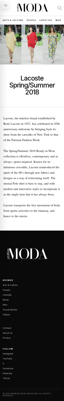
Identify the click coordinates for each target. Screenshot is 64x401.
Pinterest (7, 373)
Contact (7, 328)
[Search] (59, 8)
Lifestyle (45, 20)
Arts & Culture (13, 20)
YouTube (7, 358)
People (31, 20)
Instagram (8, 353)
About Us (7, 333)
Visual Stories (10, 309)
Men (5, 304)
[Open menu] (5, 5)
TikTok (6, 378)
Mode (59, 20)
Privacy (7, 337)
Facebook (8, 368)
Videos (6, 314)
